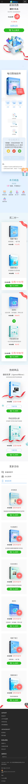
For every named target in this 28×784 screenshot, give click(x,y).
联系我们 (3, 732)
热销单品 (23, 194)
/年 (17, 244)
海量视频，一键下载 (14, 241)
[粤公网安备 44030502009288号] (14, 770)
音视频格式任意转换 (14, 270)
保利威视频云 (4, 724)
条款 (2, 772)
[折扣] (11, 190)
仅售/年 (17, 282)
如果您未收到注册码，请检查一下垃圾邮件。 (14, 168)
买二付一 (17, 194)
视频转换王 (14, 268)
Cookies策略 (4, 778)
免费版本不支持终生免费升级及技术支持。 (13, 166)
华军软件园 (4, 721)
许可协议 (3, 781)
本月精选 (14, 180)
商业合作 (3, 749)
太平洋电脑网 (4, 718)
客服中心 (3, 743)
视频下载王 (14, 239)
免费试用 (14, 26)
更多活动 (4, 201)
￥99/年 (10, 244)
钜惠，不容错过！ (14, 186)
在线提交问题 (4, 746)
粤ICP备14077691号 (5, 768)
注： (4, 164)
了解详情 (14, 406)
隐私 (2, 775)
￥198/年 (7, 282)
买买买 (14, 183)
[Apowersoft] (14, 2)
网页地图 (3, 735)
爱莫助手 (3, 716)
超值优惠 (11, 194)
